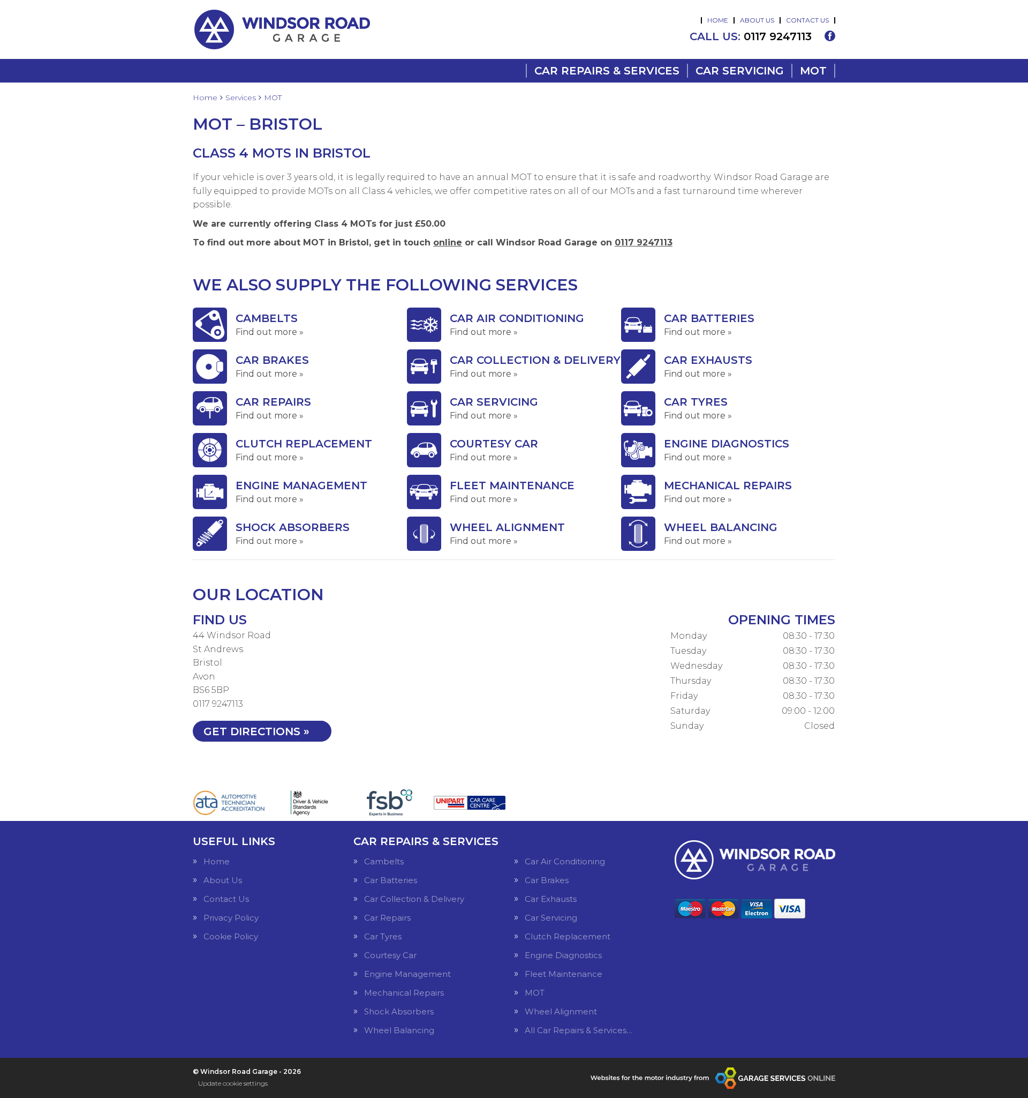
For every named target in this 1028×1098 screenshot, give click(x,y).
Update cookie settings (233, 1083)
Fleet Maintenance (563, 974)
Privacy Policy (231, 918)
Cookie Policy (230, 936)
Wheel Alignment (561, 1011)
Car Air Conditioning (565, 861)
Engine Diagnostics (563, 955)
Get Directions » (256, 731)
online (447, 242)
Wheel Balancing (399, 1030)
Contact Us (807, 20)
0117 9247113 (751, 36)
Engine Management (407, 974)
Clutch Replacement (567, 936)
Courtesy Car (390, 955)
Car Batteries (390, 880)
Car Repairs (387, 918)
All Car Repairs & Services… (578, 1030)
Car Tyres (383, 936)
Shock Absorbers (399, 1011)
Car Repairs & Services (606, 70)
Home (717, 20)
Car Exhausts (551, 899)
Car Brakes (547, 880)
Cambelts (384, 861)
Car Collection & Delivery (414, 899)
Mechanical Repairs (404, 993)
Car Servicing (740, 70)
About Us (757, 20)
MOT (813, 70)
